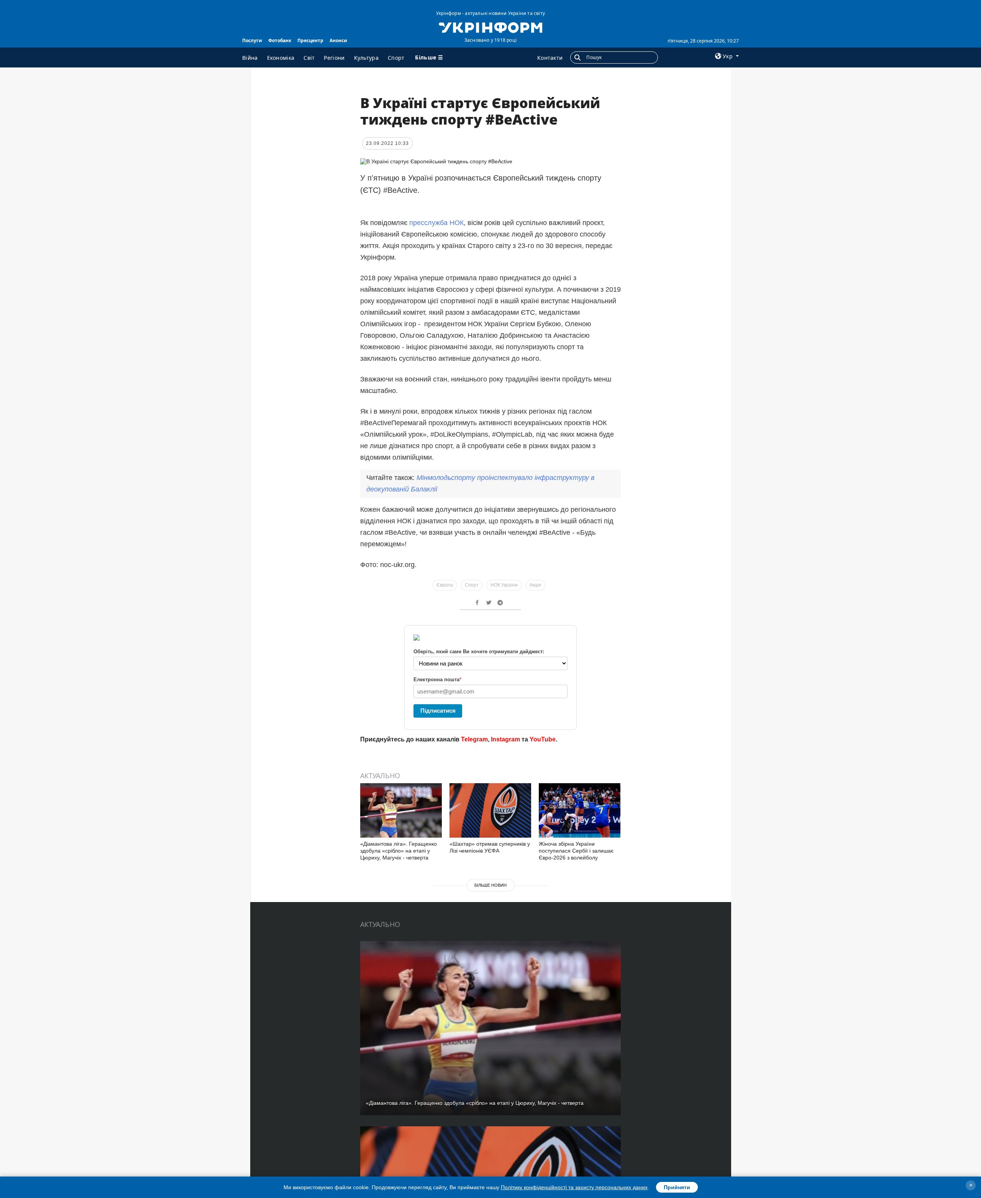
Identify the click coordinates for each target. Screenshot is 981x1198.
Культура (366, 57)
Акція (535, 585)
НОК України (504, 585)
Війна (250, 57)
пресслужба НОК (435, 223)
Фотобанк (279, 40)
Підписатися (438, 710)
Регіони (334, 57)
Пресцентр (310, 40)
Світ (309, 57)
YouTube (543, 739)
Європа (444, 585)
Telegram (474, 739)
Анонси (338, 40)
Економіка (281, 57)
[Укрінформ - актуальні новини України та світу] (490, 27)
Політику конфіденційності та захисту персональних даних (574, 1187)
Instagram (505, 739)
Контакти (550, 57)
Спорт (396, 57)
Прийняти (677, 1187)
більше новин (490, 885)
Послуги (252, 40)
